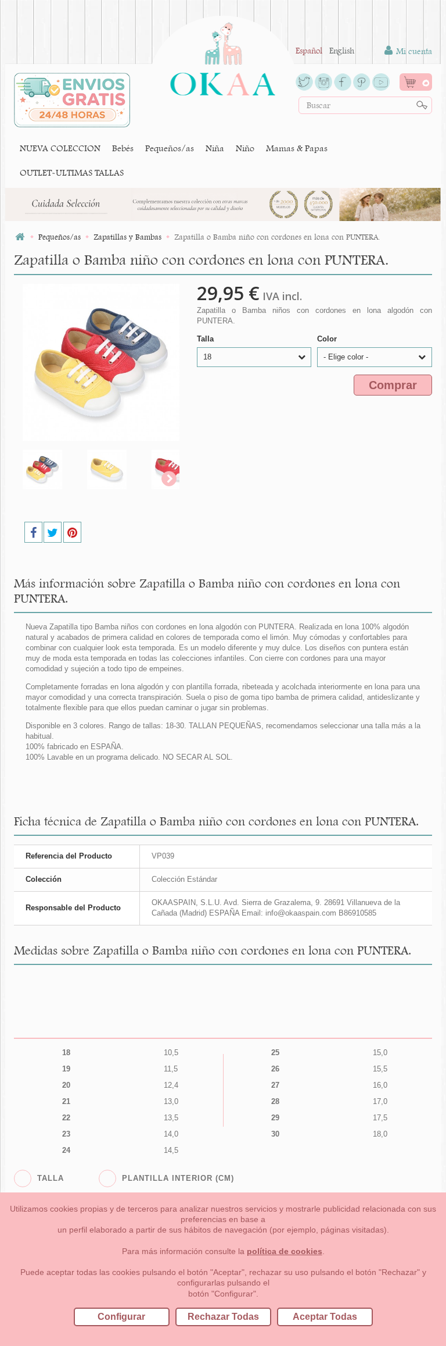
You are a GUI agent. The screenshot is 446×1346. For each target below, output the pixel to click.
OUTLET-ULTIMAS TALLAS (72, 172)
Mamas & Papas (297, 148)
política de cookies (284, 1251)
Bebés (123, 148)
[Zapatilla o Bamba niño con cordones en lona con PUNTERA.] (52, 469)
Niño (245, 148)
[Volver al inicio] (20, 237)
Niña (215, 148)
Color (328, 338)
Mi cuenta (413, 51)
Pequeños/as (169, 148)
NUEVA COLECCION (60, 148)
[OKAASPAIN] (223, 56)
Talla (206, 338)
